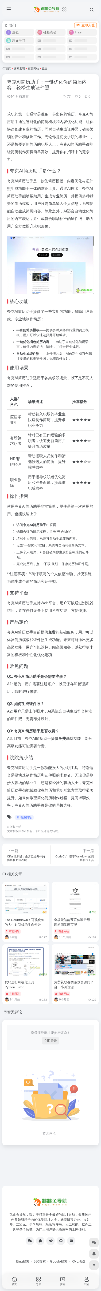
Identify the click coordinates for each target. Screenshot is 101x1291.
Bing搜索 (22, 1261)
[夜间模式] (94, 1265)
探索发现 (19, 68)
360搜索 (40, 1261)
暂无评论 (14, 1012)
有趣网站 (33, 68)
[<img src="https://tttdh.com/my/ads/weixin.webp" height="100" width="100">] (30, 1241)
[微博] (50, 1241)
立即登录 (50, 1041)
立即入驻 (88, 25)
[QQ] (40, 1241)
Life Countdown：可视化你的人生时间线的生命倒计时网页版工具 (24, 925)
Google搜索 (58, 1261)
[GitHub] (61, 1241)
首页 (8, 68)
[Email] (71, 1241)
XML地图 (78, 1261)
